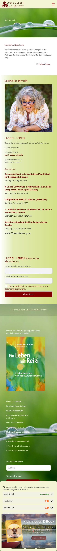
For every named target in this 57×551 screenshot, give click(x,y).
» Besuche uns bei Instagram (18, 446)
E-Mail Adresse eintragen (16, 276)
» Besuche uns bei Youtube (17, 450)
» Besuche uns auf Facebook (17, 441)
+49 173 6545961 (11, 152)
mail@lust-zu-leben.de (14, 155)
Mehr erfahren (44, 64)
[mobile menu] (53, 4)
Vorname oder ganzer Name (18, 266)
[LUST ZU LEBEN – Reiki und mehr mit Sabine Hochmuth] (13, 4)
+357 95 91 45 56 (17, 427)
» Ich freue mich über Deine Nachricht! (29, 309)
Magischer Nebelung (14, 45)
